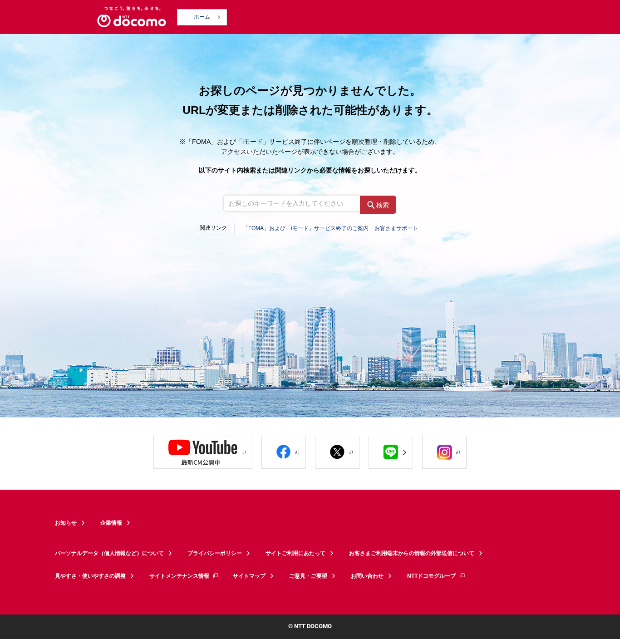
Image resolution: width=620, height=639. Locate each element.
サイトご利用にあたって (295, 553)
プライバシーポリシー (214, 553)
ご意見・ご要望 (308, 576)
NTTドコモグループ (431, 576)
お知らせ (66, 523)
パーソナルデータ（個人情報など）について (109, 553)
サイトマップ (249, 576)
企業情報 (111, 523)
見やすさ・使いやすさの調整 (90, 576)
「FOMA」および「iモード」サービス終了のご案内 (306, 228)
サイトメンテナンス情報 (179, 576)
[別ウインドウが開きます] (202, 452)
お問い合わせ (367, 576)
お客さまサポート (396, 228)
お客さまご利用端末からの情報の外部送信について (411, 553)
